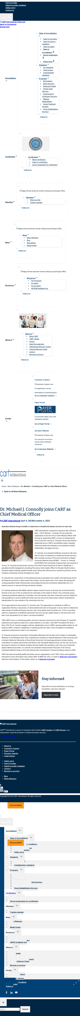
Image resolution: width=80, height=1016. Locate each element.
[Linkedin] (1, 792)
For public (34, 283)
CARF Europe (60, 730)
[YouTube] (6, 792)
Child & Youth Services (47, 90)
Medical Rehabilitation (47, 100)
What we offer (35, 200)
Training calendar (36, 203)
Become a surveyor (36, 355)
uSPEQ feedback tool (18, 942)
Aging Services (48, 84)
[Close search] (3, 1002)
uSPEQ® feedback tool (39, 288)
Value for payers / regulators (49, 43)
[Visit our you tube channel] (47, 123)
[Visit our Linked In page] (18, 257)
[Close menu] (0, 816)
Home (4, 486)
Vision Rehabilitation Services (50, 110)
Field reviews (48, 70)
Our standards (48, 68)
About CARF (33, 336)
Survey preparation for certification (44, 165)
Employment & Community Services (49, 95)
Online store (10, 8)
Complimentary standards (48, 74)
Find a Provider (10, 764)
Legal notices (9, 756)
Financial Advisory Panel (38, 349)
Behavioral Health (49, 86)
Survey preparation (50, 55)
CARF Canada (34, 339)
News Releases (32, 238)
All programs (47, 81)
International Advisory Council (40, 347)
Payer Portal (9, 751)
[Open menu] (2, 480)
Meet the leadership (36, 344)
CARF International (11, 521)
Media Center (32, 246)
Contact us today (8, 737)
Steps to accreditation (47, 51)
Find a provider (11, 3)
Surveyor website (11, 754)
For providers (36, 286)
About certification (39, 160)
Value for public (48, 47)
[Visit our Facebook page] (25, 214)
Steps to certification (40, 162)
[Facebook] (4, 792)
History (32, 342)
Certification (11, 893)
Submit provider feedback (16, 5)
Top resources (36, 281)
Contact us (10, 10)
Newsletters (31, 243)
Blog (28, 240)
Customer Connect (11, 749)
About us (7, 746)
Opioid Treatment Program (49, 105)
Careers (32, 352)
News (8, 917)
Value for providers (50, 39)
